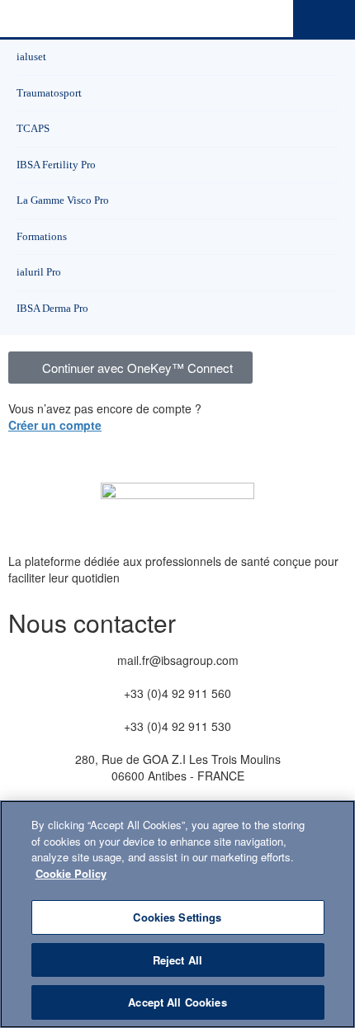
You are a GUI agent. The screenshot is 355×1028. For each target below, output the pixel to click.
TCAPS (33, 128)
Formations (42, 236)
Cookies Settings (177, 917)
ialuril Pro (39, 272)
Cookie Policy (71, 873)
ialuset (31, 56)
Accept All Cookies (177, 1002)
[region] (177, 914)
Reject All (177, 960)
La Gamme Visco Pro (63, 200)
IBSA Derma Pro (52, 308)
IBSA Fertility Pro (56, 164)
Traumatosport (49, 93)
